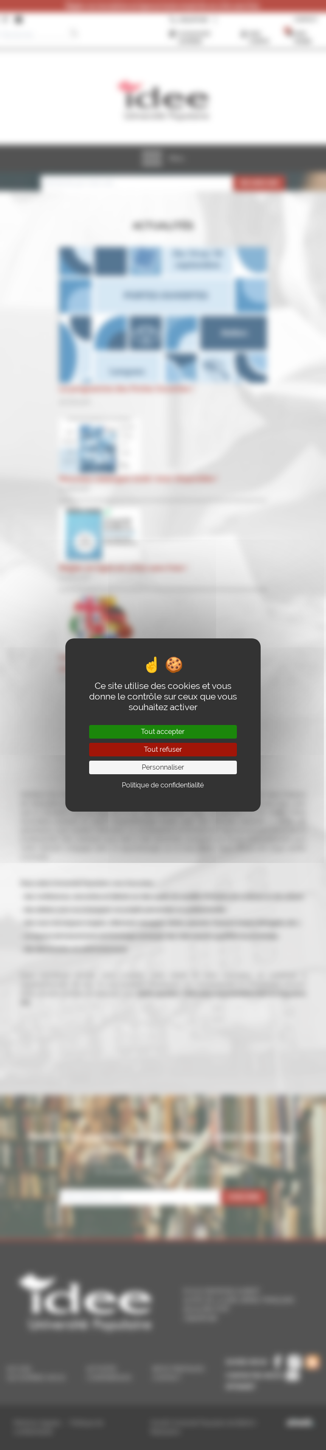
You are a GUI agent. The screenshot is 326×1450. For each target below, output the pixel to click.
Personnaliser (163, 767)
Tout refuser (163, 749)
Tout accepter (163, 732)
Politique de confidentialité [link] (163, 785)
